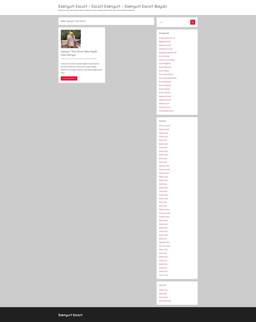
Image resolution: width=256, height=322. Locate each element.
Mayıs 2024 (163, 220)
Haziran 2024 (164, 217)
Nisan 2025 (163, 180)
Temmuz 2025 (164, 169)
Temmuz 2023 (164, 246)
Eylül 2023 (163, 239)
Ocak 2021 (163, 268)
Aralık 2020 (163, 271)
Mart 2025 (163, 184)
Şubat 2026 (163, 144)
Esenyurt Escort (70, 315)
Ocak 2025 (163, 191)
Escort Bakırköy (165, 67)
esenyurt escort (165, 96)
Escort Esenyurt (165, 82)
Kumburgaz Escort (166, 111)
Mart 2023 (163, 253)
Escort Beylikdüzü (166, 74)
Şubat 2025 (163, 188)
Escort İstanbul (164, 93)
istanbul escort (164, 107)
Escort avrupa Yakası (167, 60)
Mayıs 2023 (163, 249)
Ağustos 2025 (164, 166)
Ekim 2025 (163, 158)
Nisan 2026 (163, 137)
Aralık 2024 (163, 195)
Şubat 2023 (163, 257)
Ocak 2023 (163, 260)
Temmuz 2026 (164, 126)
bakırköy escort (165, 45)
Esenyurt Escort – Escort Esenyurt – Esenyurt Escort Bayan (112, 6)
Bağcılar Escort (165, 42)
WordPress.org (165, 301)
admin (87, 59)
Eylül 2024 (163, 206)
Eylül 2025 (163, 162)
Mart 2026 (163, 140)
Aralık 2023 (163, 231)
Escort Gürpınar (165, 85)
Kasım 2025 (163, 155)
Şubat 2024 (163, 228)
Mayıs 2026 (163, 133)
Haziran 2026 (164, 129)
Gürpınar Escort (165, 100)
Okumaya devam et (69, 78)
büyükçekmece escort (167, 53)
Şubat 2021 (163, 264)
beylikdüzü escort (166, 49)
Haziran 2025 (164, 173)
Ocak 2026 (163, 147)
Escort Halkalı (164, 89)
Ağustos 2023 (164, 242)
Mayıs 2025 (163, 177)
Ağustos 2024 (164, 209)
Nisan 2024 (163, 224)
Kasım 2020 (163, 275)
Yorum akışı (163, 297)
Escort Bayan (164, 71)
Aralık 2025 (163, 151)
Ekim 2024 (163, 202)
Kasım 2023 (163, 235)
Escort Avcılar (164, 56)
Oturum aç (163, 290)
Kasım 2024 (163, 199)
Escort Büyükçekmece (167, 78)
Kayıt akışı (163, 294)
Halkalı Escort (164, 104)
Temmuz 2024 (164, 213)
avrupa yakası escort (167, 38)
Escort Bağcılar (165, 63)
